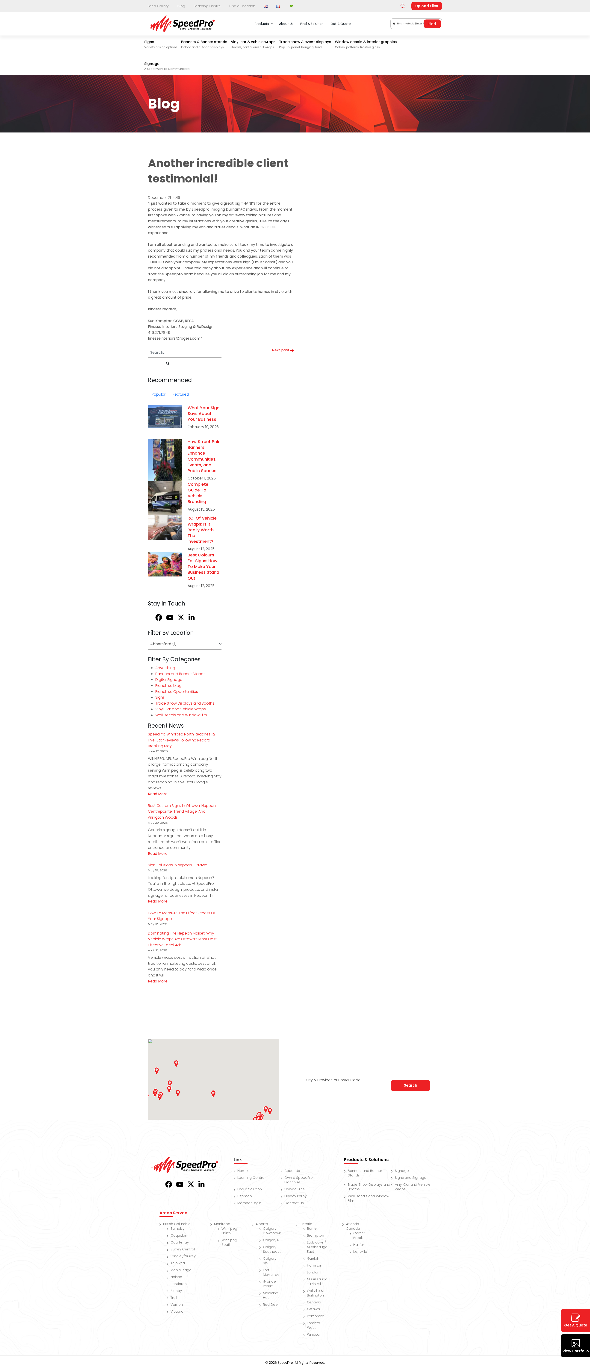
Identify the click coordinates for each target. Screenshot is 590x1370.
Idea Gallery (158, 6)
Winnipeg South (229, 1242)
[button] (169, 1089)
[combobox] (416, 24)
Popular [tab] (158, 394)
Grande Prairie (269, 1283)
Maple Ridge (181, 1269)
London (313, 1272)
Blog (181, 6)
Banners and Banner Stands (180, 673)
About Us (292, 1170)
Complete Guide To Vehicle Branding (198, 493)
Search (410, 1085)
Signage (402, 1170)
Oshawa (314, 1302)
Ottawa (313, 1309)
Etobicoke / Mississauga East (317, 1247)
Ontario (306, 1223)
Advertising (165, 667)
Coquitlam (180, 1235)
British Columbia (177, 1223)
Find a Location (242, 6)
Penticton (179, 1283)
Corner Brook (359, 1235)
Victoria (177, 1311)
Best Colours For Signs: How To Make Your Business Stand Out (203, 566)
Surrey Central (183, 1249)
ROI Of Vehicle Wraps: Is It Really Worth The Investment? (202, 529)
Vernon (177, 1304)
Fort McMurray (271, 1272)
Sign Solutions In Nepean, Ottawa (177, 865)
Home (242, 1170)
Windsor (314, 1334)
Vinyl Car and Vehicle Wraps (180, 709)
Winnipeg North (229, 1230)
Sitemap (244, 1196)
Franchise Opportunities (176, 691)
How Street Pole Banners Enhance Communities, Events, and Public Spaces (204, 456)
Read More (158, 794)
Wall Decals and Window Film (181, 715)
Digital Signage (168, 679)
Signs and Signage (410, 1177)
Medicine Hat (270, 1295)
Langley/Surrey (183, 1256)
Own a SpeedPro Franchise (298, 1180)
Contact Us (294, 1202)
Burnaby (177, 1228)
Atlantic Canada (353, 1226)
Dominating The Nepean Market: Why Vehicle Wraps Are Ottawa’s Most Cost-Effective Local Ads (183, 939)
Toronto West (313, 1325)
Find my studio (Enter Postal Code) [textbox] (417, 23)
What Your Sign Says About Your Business (203, 413)
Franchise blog (168, 685)
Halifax (358, 1244)
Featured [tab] (181, 394)
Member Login (249, 1202)
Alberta (262, 1223)
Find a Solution (249, 1189)
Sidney (176, 1290)
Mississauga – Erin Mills (317, 1281)
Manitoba (222, 1223)
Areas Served (173, 1213)
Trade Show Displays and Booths (184, 703)
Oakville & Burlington (315, 1293)
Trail (174, 1297)
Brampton (315, 1235)
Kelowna (178, 1263)
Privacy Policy (295, 1196)
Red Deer (271, 1304)
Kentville (360, 1251)
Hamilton (314, 1265)
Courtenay (180, 1242)
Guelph (313, 1258)
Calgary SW (269, 1260)
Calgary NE (272, 1240)
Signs (160, 697)
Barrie (312, 1228)
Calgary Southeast (272, 1249)
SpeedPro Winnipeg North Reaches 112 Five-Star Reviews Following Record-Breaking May (181, 740)
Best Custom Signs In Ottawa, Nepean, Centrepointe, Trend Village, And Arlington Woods (182, 811)
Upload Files (426, 6)
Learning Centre (207, 6)
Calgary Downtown (272, 1230)
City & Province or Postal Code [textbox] (333, 1080)
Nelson (176, 1276)
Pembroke (315, 1316)
